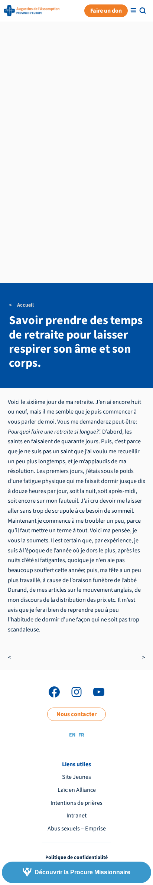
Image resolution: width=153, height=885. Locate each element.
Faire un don (106, 10)
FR (81, 735)
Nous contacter (76, 714)
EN (72, 735)
